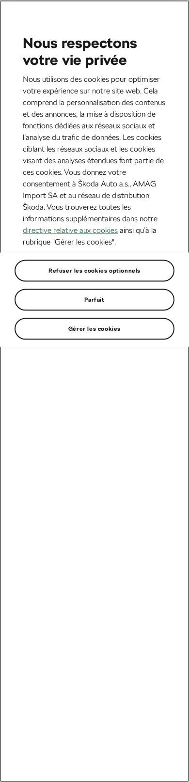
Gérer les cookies (94, 328)
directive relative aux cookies (70, 229)
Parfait (94, 299)
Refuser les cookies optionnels (94, 270)
